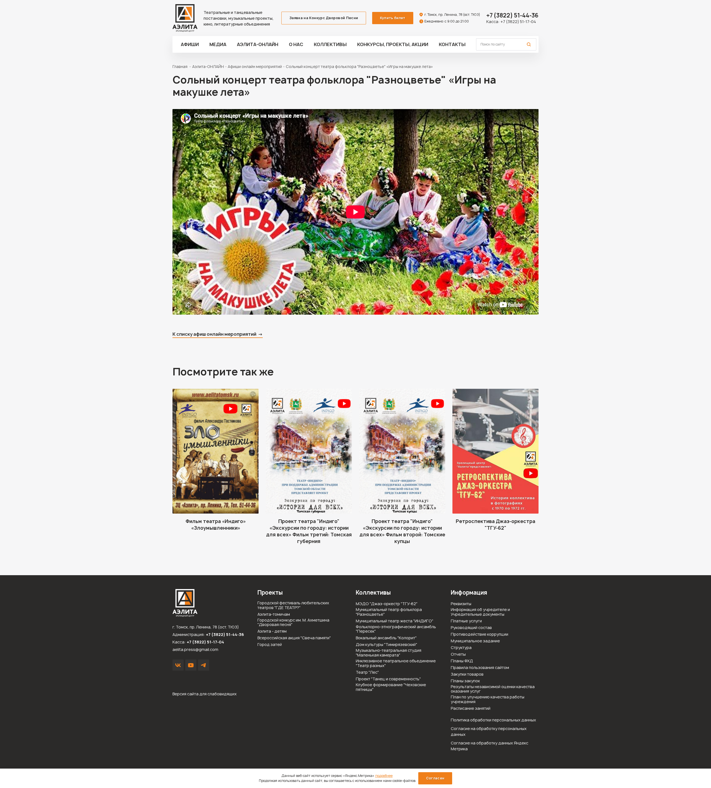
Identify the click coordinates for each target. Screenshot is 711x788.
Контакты (452, 44)
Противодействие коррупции (479, 634)
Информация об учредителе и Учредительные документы (480, 612)
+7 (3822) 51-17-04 (518, 21)
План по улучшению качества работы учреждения (487, 699)
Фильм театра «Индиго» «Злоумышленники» (216, 524)
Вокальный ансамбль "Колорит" (386, 638)
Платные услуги (466, 621)
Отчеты (458, 654)
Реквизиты (461, 604)
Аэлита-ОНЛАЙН (257, 44)
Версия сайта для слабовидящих (204, 693)
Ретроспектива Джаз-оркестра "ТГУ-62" (495, 524)
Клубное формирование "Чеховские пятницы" (391, 687)
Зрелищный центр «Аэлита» (184, 18)
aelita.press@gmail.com (195, 649)
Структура (461, 647)
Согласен (435, 778)
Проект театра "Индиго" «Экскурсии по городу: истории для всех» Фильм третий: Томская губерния (309, 531)
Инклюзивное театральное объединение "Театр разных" (396, 663)
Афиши (190, 44)
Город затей (269, 644)
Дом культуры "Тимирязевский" (386, 644)
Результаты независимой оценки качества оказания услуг (493, 689)
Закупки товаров (467, 674)
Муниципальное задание (475, 641)
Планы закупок (465, 681)
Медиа (217, 44)
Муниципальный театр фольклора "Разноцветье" (389, 612)
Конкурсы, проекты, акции (392, 44)
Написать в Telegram (203, 665)
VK (178, 665)
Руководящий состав (471, 627)
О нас (296, 44)
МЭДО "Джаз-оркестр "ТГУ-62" (386, 604)
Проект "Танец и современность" (388, 679)
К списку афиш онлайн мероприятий (214, 334)
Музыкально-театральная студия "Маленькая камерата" (388, 653)
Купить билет (392, 18)
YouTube (190, 665)
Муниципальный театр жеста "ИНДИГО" (394, 621)
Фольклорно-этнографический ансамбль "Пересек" (396, 629)
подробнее (384, 775)
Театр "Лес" (367, 672)
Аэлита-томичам (273, 614)
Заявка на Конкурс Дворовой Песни (323, 18)
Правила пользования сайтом (480, 667)
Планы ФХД (462, 661)
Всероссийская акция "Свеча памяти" (294, 638)
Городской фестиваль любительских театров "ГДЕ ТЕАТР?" (293, 605)
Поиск (529, 44)
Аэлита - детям (272, 631)
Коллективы (330, 44)
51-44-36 (512, 15)
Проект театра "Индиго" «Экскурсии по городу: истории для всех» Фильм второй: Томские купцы (402, 531)
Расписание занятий (470, 708)
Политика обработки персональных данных (493, 720)
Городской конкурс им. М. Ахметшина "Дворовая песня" (293, 622)
